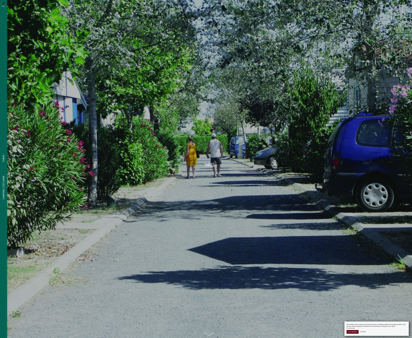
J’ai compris (352, 332)
